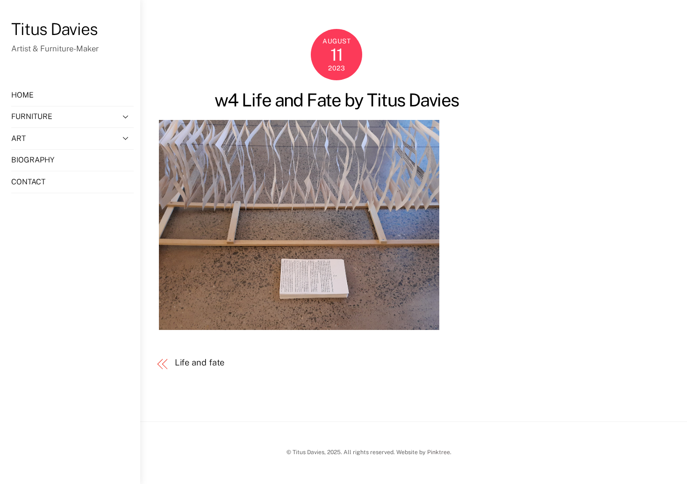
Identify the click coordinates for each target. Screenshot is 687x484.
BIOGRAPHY (32, 159)
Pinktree (438, 452)
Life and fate (200, 362)
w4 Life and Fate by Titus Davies (337, 100)
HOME (22, 95)
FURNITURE (31, 116)
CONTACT (28, 181)
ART (18, 138)
